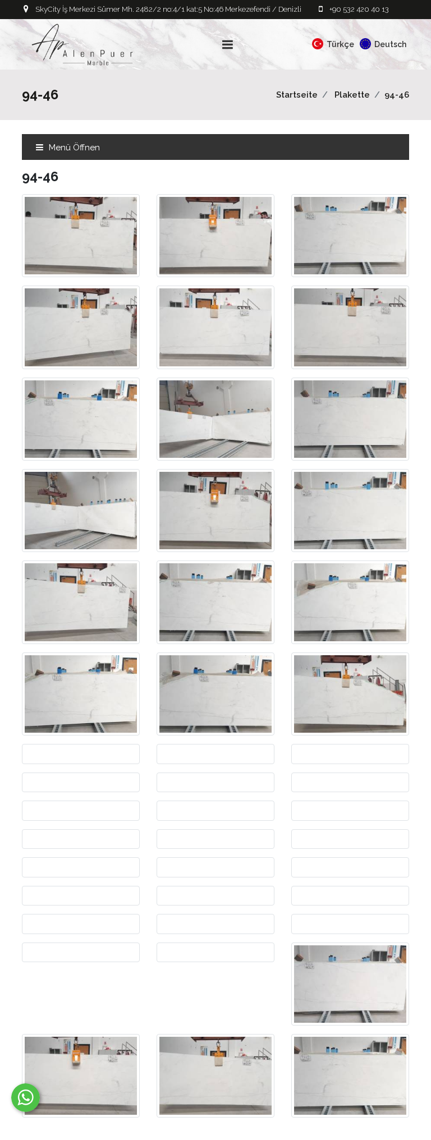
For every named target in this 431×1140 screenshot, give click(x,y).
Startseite (297, 95)
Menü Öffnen (73, 147)
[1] (227, 44)
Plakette (352, 95)
